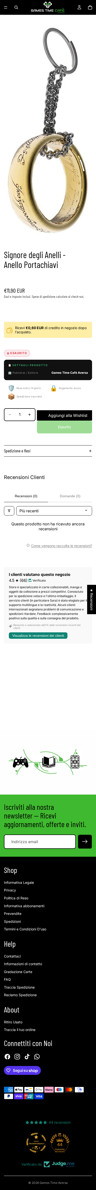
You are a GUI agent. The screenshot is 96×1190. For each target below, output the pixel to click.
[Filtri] (9, 510)
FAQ (7, 979)
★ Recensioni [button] (92, 599)
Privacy (10, 890)
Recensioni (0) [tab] (26, 496)
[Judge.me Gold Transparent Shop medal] (36, 1143)
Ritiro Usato (13, 1022)
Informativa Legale (19, 882)
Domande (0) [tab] (70, 496)
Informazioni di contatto (23, 964)
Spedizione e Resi (17, 450)
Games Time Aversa (54, 1183)
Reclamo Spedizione (20, 995)
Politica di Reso (16, 898)
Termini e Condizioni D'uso (25, 929)
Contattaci (12, 956)
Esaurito (64, 427)
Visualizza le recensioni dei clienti (38, 636)
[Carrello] (90, 7)
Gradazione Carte (18, 972)
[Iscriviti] (85, 842)
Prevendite (12, 913)
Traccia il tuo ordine (19, 1030)
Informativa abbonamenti (24, 906)
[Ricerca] (16, 7)
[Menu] (5, 7)
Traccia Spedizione (19, 987)
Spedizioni (12, 921)
